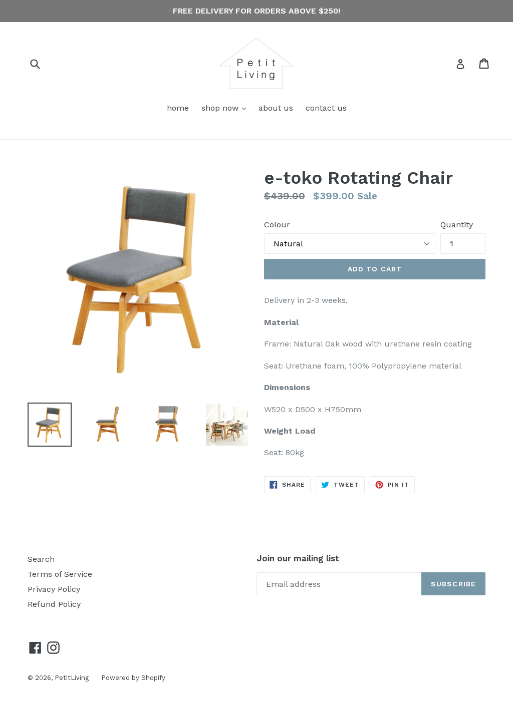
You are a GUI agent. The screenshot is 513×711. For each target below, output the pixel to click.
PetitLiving (72, 677)
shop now (226, 108)
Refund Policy (54, 604)
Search (41, 559)
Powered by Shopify (133, 677)
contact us (326, 108)
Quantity (456, 224)
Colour (277, 224)
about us (276, 108)
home (178, 108)
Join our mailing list (297, 558)
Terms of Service (60, 574)
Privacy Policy (54, 589)
